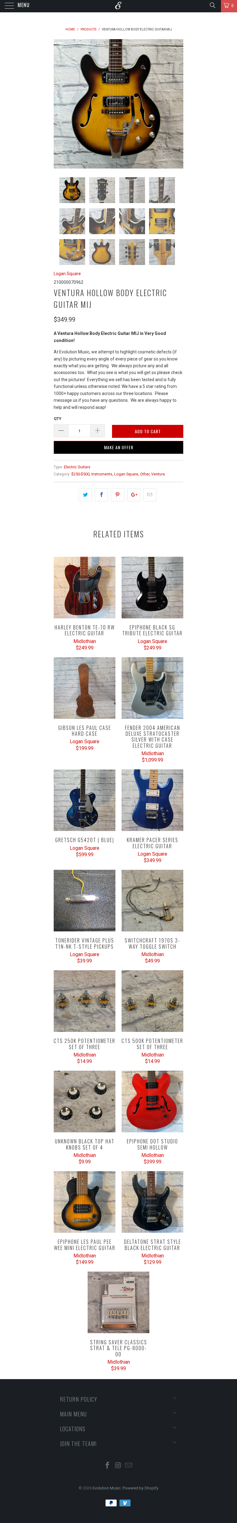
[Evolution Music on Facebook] (107, 1466)
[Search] (212, 5)
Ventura (158, 474)
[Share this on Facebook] (101, 494)
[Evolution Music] (118, 6)
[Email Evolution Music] (129, 1466)
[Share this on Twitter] (85, 494)
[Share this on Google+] (133, 494)
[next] (176, 104)
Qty (57, 418)
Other (144, 474)
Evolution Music (107, 1488)
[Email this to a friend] (149, 494)
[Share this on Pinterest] (117, 494)
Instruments (101, 474)
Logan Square (67, 273)
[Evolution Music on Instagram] (118, 1466)
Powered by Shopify (140, 1488)
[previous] (60, 104)
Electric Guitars (77, 467)
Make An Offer (118, 447)
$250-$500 (80, 474)
